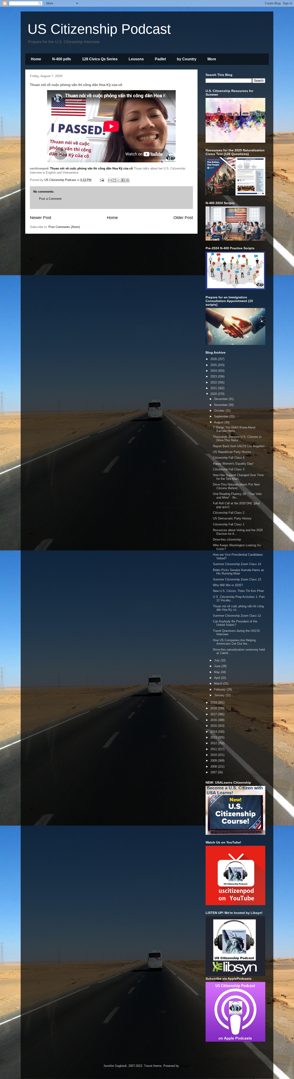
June (217, 666)
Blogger (185, 1066)
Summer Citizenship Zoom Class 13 (237, 579)
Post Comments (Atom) (64, 227)
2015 (214, 725)
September (221, 416)
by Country (186, 59)
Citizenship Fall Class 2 (228, 512)
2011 (214, 749)
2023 (214, 376)
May (217, 672)
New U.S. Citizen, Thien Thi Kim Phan (238, 591)
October (220, 410)
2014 (214, 731)
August (219, 422)
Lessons (136, 59)
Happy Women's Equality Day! (233, 463)
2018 (214, 708)
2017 (214, 714)
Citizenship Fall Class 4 (228, 457)
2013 (214, 737)
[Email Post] (101, 180)
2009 (214, 760)
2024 (214, 370)
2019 (214, 702)
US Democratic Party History (232, 518)
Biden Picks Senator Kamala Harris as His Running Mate (238, 571)
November (221, 405)
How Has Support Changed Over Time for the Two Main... (238, 476)
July (217, 660)
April (217, 678)
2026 (214, 359)
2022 (214, 382)
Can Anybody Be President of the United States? (235, 623)
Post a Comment (50, 198)
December (221, 399)
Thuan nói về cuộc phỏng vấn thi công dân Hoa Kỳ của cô (91, 168)
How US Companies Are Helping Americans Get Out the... (234, 642)
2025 (214, 365)
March (218, 683)
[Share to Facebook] (123, 180)
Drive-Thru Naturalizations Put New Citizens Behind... (236, 486)
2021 (214, 388)
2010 (214, 755)
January (220, 695)
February (220, 689)
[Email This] (110, 180)
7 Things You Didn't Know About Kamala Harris (234, 429)
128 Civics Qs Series (100, 59)
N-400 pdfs (61, 59)
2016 (214, 720)
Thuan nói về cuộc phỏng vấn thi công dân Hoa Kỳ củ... (238, 608)
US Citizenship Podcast (99, 29)
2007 (214, 772)
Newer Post (40, 217)
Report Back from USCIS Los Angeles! (239, 446)
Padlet (160, 59)
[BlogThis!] (114, 180)
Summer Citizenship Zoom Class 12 (237, 615)
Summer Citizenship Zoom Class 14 (237, 564)
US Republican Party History (232, 452)
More (211, 59)
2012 (214, 743)
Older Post (183, 217)
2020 (214, 394)
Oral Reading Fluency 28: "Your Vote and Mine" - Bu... (237, 495)
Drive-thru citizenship (227, 539)
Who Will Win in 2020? (228, 585)
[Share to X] (118, 180)
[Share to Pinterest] (127, 180)
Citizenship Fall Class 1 (228, 524)
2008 (214, 766)
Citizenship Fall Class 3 (228, 469)
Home (36, 59)
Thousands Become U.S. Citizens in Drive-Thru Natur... (237, 438)
